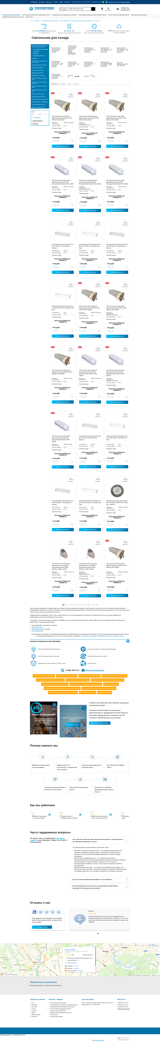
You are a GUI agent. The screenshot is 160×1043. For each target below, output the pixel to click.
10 (88, 605)
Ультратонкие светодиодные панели (118, 15)
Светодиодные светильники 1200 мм (39, 83)
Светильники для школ (38, 93)
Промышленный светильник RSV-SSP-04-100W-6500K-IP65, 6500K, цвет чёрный (117, 502)
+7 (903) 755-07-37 (86, 2)
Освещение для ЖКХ (37, 73)
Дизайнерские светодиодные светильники (64, 15)
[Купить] (72, 141)
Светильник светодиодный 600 (39, 79)
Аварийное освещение (38, 55)
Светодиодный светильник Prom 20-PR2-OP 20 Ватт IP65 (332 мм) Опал (90, 502)
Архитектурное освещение (139, 15)
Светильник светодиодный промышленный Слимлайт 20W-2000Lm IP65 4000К (116, 308)
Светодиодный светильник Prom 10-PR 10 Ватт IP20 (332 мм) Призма (62, 246)
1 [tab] (98, 933)
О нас (33, 1003)
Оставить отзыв (73, 725)
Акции (61, 2)
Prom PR (86, 76)
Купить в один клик (62, 146)
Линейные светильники (38, 75)
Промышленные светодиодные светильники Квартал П (121, 50)
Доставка (41, 2)
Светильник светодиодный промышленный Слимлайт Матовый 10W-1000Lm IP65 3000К (117, 182)
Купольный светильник (111, 684)
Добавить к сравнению (71, 95)
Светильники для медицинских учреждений (63, 692)
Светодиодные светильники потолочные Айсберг (107, 680)
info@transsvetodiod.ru (114, 2)
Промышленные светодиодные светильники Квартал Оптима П (56, 64)
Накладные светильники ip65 (40, 99)
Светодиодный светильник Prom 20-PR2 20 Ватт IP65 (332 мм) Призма (62, 502)
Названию (62, 84)
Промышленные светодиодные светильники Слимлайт (88, 50)
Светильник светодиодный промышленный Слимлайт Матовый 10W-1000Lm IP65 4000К (90, 182)
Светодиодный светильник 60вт (39, 90)
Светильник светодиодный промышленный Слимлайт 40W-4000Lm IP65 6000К (116, 565)
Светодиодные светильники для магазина (50, 680)
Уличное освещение (37, 67)
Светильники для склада (87, 692)
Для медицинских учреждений (40, 49)
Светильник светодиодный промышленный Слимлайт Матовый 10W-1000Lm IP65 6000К (63, 182)
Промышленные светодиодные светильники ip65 (86, 684)
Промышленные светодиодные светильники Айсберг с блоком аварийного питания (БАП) (72, 50)
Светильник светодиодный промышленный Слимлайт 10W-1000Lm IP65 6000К (62, 118)
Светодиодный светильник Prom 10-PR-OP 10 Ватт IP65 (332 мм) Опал (117, 437)
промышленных (39, 629)
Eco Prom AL (70, 76)
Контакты (67, 2)
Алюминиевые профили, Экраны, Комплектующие (92, 15)
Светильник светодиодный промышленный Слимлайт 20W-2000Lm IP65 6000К (89, 308)
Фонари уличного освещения (40, 101)
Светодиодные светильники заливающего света (36, 15)
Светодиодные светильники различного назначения (39, 46)
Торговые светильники (38, 70)
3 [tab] (101, 933)
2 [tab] (99, 933)
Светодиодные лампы (56, 1016)
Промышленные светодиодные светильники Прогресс (88, 64)
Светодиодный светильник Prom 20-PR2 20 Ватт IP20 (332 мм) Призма (117, 246)
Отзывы (55, 2)
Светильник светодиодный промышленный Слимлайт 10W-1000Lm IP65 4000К (89, 118)
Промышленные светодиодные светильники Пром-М (72, 64)
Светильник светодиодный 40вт (39, 86)
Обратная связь (36, 1014)
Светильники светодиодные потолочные (39, 61)
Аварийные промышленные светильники (55, 684)
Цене (69, 84)
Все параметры (36, 117)
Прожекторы (29, 17)
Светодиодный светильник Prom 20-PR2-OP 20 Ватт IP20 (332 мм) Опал (63, 308)
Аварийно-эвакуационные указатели (13, 17)
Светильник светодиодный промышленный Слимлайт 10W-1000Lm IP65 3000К (116, 118)
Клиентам (49, 2)
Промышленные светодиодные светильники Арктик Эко (105, 50)
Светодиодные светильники (11, 15)
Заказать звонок (125, 2)
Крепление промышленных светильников (121, 64)
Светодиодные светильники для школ (114, 676)
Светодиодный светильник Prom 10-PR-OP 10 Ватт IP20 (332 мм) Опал (90, 246)
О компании (34, 2)
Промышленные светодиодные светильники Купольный (105, 64)
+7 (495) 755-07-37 (87, 636)
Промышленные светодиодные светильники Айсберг (56, 50)
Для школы (36, 53)
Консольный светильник (38, 104)
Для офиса (35, 58)
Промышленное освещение (39, 65)
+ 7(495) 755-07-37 (76, 2)
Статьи (34, 1009)
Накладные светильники (38, 96)
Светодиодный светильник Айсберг (78, 680)
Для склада (36, 51)
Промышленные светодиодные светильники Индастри (56, 76)
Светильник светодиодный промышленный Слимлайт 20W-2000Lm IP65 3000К (62, 372)
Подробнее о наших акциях (100, 723)
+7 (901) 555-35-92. (118, 636)
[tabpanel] (99, 919)
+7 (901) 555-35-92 (96, 2)
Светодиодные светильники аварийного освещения (99, 688)
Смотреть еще (56, 128)
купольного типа (37, 627)
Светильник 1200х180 (104, 692)
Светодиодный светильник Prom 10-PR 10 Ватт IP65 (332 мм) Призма (90, 437)
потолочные (36, 631)
